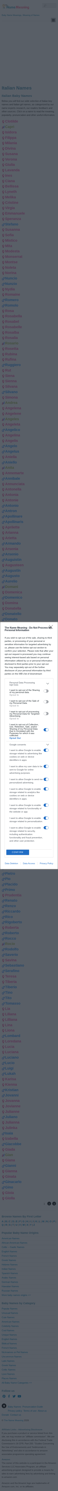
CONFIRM (17, 852)
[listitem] (29, 684)
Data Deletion (11, 863)
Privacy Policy (46, 863)
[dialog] (29, 745)
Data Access (29, 863)
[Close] (52, 628)
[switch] (46, 691)
